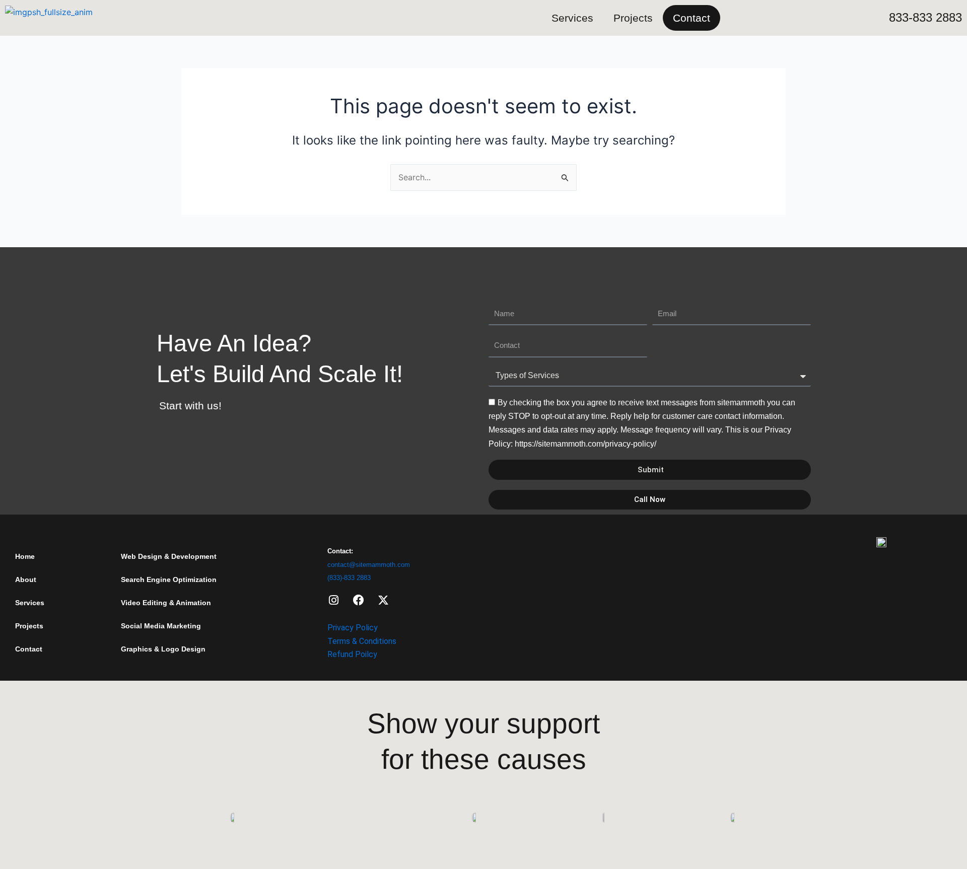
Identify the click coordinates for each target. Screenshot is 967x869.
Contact (691, 18)
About (25, 579)
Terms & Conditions (361, 641)
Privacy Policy (352, 627)
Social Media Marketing (161, 626)
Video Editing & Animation (166, 603)
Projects (633, 18)
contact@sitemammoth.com (368, 564)
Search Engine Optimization (169, 579)
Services (572, 18)
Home (25, 556)
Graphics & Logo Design (163, 649)
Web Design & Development (169, 556)
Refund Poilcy (352, 654)
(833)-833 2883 (349, 578)
